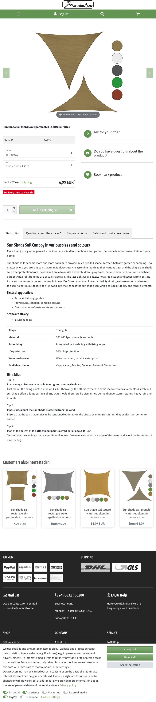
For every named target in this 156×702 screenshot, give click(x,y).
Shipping (26, 182)
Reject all (130, 657)
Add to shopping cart (45, 210)
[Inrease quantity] (14, 207)
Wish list (117, 174)
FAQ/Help (113, 642)
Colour (8, 151)
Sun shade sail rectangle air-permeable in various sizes (19, 513)
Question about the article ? (43, 233)
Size (7, 162)
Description (13, 233)
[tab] (117, 132)
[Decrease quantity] (14, 212)
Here (110, 603)
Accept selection (130, 664)
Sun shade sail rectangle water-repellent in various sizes (59, 513)
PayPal (13, 697)
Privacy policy (68, 685)
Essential (14, 692)
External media (78, 692)
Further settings (50, 697)
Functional (32, 697)
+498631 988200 (71, 595)
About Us (60, 642)
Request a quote (77, 233)
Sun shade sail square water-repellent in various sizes (97, 513)
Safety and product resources (111, 233)
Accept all (130, 649)
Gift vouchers (11, 642)
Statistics (33, 692)
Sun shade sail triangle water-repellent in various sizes (136, 513)
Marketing (54, 692)
